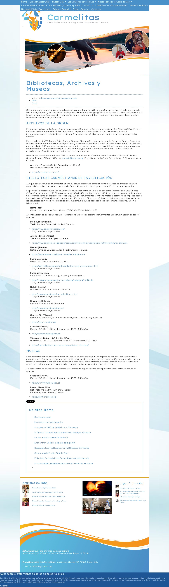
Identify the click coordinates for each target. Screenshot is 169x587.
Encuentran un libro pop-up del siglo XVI (55, 443)
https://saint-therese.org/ (44, 397)
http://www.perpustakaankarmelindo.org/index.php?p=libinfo (62, 280)
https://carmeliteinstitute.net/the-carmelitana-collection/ (60, 345)
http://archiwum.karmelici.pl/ (46, 333)
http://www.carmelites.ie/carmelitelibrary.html (55, 294)
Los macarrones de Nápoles (48, 422)
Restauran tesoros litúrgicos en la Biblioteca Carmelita (61, 448)
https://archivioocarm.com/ (45, 172)
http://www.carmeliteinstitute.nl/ (48, 308)
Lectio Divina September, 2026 (44, 488)
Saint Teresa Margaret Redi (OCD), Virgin (47, 492)
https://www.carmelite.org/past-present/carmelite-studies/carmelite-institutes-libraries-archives (79, 243)
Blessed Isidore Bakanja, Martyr (44, 505)
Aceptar (4, 585)
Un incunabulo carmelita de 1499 (51, 437)
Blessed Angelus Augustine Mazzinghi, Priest (49, 501)
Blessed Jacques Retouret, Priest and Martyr (48, 496)
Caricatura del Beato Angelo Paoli (51, 453)
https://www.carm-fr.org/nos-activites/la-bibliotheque (58, 254)
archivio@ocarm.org (72, 158)
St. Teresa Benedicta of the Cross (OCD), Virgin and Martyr (132, 492)
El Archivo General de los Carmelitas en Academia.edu (61, 458)
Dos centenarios (42, 417)
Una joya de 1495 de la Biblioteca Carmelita (56, 427)
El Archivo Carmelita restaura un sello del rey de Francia (62, 432)
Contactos (46, 566)
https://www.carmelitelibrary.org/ (48, 229)
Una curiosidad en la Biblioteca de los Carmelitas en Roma (63, 463)
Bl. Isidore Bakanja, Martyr (130, 497)
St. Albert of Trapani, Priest (130, 488)
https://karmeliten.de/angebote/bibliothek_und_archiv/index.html (65, 266)
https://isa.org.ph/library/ (44, 322)
